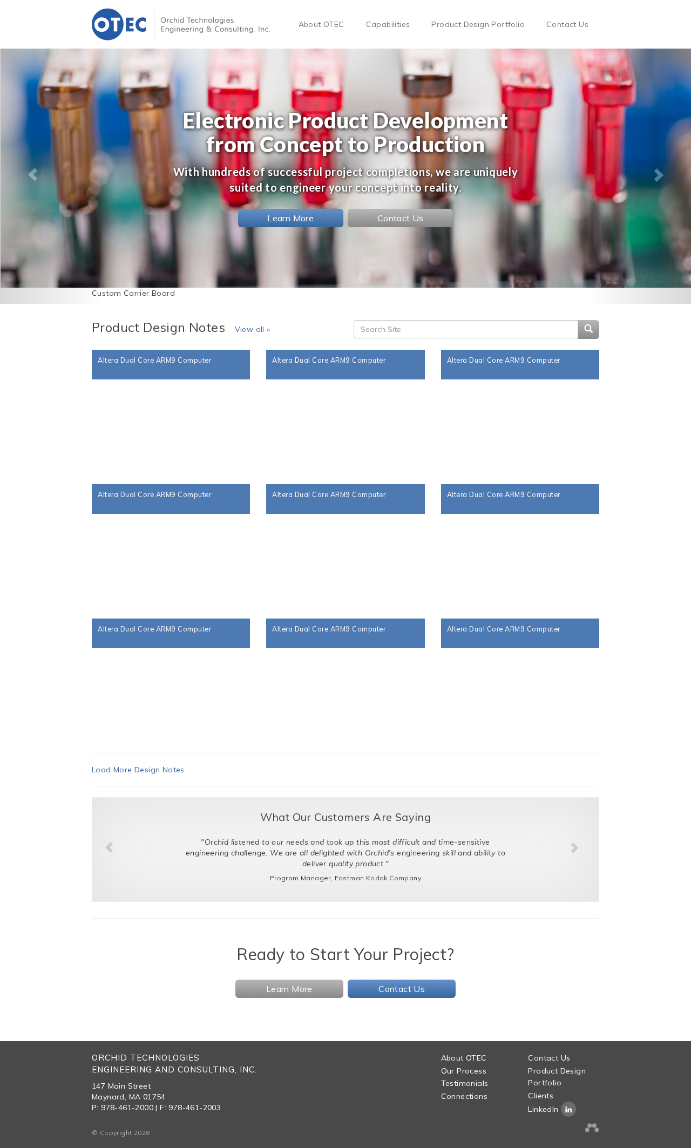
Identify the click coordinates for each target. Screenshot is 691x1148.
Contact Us (567, 24)
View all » (252, 329)
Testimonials (465, 1083)
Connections (464, 1096)
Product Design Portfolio (478, 24)
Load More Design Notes (138, 770)
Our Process (463, 1071)
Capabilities (388, 24)
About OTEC (321, 24)
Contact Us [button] (400, 218)
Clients (540, 1096)
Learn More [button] (290, 218)
